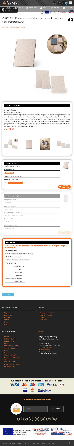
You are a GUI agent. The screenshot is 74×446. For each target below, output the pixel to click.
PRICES (56, 8)
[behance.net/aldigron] (42, 419)
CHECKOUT (12, 443)
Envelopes (7, 317)
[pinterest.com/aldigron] (48, 419)
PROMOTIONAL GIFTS (15, 27)
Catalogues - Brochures (47, 313)
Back (8, 294)
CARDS (6, 359)
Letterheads (8, 315)
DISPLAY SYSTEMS (10, 366)
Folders (6, 320)
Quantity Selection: (11, 180)
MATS (6, 350)
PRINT (6, 353)
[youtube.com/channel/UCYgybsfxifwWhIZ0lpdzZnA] (37, 419)
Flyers (42, 317)
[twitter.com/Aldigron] (25, 419)
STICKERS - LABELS (10, 362)
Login (70, 20)
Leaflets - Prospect (46, 315)
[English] (66, 3)
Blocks (6, 322)
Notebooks (43, 320)
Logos (6, 313)
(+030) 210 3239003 (46, 347)
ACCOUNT (26, 443)
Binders (6, 324)
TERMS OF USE (35, 443)
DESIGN (6, 337)
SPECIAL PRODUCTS (10, 348)
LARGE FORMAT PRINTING (12, 364)
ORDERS (19, 443)
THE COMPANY (8, 9)
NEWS (44, 8)
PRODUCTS (33, 8)
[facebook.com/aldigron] (19, 419)
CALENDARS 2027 (10, 355)
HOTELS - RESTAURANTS (12, 357)
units (5, 182)
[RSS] (54, 419)
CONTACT (68, 8)
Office (23, 27)
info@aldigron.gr (45, 349)
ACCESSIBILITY (52, 443)
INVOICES (7, 343)
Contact (41, 331)
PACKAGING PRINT (10, 339)
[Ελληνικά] (62, 3)
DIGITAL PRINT (9, 341)
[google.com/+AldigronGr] (31, 419)
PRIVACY (44, 443)
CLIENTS (20, 8)
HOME (5, 443)
